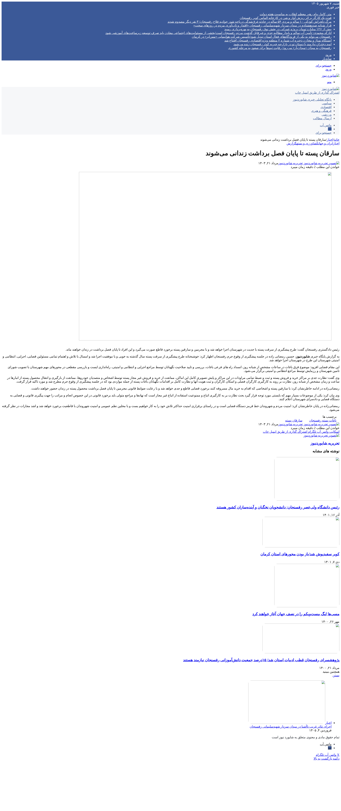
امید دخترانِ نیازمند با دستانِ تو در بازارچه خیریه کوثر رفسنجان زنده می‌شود (282, 44)
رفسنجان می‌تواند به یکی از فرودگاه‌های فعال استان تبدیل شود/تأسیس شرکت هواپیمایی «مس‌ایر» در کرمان (262, 36)
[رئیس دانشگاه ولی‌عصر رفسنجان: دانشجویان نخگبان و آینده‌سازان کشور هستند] (306, 499)
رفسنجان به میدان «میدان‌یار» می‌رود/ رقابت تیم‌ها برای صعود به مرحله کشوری (280, 48)
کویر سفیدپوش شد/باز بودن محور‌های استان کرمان (299, 554)
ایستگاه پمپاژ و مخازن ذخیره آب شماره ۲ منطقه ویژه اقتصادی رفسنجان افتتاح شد (278, 40)
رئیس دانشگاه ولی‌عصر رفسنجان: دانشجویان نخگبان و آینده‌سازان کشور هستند (277, 507)
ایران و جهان (325, 143)
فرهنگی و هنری (321, 110)
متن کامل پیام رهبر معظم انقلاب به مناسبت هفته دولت (296, 14)
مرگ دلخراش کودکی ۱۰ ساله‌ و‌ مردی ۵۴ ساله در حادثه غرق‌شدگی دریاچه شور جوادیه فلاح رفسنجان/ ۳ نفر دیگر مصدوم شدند (250, 21)
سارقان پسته (293, 420)
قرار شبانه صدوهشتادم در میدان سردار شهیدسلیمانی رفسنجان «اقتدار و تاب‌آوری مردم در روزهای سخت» (262, 25)
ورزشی (327, 114)
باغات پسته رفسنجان (322, 420)
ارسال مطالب (322, 118)
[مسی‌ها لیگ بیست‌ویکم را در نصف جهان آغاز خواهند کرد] (306, 606)
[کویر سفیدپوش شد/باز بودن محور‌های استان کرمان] (300, 546)
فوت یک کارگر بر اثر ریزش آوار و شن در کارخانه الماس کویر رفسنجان (286, 18)
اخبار (330, 139)
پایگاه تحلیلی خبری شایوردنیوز (312, 99)
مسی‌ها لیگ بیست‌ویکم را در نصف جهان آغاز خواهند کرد (295, 614)
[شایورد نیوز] (330, 75)
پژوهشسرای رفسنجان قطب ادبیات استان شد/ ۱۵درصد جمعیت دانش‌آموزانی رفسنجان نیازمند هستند (261, 660)
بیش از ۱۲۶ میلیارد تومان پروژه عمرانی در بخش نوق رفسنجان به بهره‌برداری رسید (278, 29)
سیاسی (327, 103)
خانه (336, 139)
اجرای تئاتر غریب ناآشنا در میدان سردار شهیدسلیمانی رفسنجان (291, 726)
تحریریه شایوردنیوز (290, 163)
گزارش (291, 143)
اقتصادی (326, 107)
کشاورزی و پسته (307, 143)
